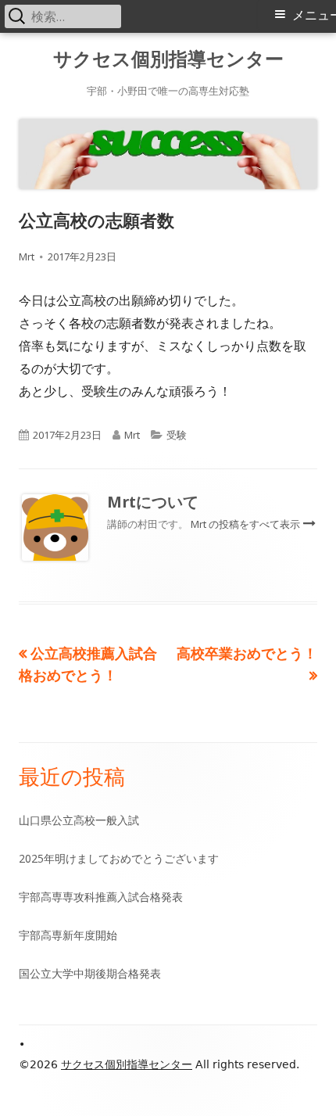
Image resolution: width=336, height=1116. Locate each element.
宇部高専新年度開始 (68, 935)
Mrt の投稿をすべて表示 (246, 524)
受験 (176, 435)
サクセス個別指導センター (168, 59)
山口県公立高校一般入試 (79, 820)
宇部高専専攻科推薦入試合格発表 (101, 896)
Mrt (26, 256)
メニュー (314, 15)
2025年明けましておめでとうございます (119, 858)
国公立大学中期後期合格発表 (90, 973)
